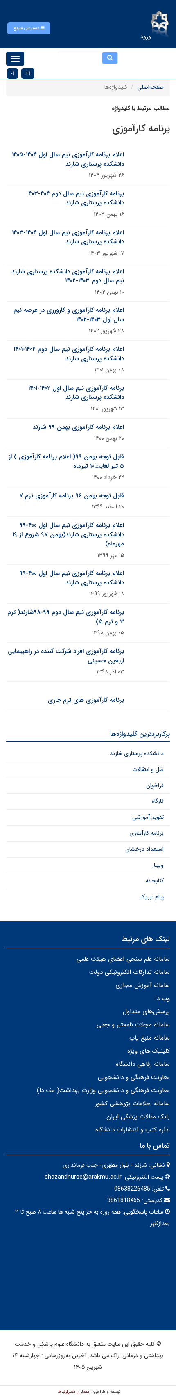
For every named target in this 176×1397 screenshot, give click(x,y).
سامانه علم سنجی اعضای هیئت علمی (123, 959)
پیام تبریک (152, 896)
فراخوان (155, 785)
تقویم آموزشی (148, 817)
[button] (28, 28)
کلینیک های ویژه (148, 1051)
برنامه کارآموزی (146, 833)
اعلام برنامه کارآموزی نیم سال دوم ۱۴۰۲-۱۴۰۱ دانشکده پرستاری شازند (69, 354)
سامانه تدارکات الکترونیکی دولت (129, 972)
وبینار (158, 865)
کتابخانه (155, 880)
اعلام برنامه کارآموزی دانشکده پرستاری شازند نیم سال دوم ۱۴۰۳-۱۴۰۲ (67, 276)
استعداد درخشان (144, 849)
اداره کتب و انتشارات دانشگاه (132, 1130)
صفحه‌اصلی (150, 87)
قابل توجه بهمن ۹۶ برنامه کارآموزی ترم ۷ (71, 496)
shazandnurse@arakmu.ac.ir (83, 1177)
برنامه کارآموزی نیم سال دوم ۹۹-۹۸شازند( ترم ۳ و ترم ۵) (65, 617)
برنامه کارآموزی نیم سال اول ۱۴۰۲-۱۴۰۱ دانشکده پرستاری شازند (76, 393)
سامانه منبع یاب (149, 1038)
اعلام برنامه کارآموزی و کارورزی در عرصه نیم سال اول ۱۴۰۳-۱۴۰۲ (69, 315)
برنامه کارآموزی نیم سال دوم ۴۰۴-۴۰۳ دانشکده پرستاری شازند (76, 198)
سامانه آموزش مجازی (142, 985)
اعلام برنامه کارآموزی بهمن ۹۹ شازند (78, 427)
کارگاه (158, 801)
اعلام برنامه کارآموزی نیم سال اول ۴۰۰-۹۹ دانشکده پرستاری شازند (71, 578)
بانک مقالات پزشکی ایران (138, 1117)
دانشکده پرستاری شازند (137, 753)
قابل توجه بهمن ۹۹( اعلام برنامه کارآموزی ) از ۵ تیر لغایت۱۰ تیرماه (66, 461)
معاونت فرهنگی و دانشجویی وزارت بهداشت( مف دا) (103, 1090)
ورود (145, 36)
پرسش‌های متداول (146, 1012)
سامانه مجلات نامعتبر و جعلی (133, 1025)
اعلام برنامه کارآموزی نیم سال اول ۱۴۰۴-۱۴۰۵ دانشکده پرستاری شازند (68, 159)
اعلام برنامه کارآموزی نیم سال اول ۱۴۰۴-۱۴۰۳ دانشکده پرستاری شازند (68, 237)
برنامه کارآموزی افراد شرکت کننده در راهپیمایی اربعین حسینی (66, 656)
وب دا (162, 998)
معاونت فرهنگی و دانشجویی (134, 1077)
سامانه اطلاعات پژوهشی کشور (132, 1103)
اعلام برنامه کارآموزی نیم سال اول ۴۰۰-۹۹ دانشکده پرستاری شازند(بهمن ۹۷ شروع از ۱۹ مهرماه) (68, 534)
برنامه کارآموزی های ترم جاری (86, 700)
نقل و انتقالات (148, 769)
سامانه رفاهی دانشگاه (143, 1064)
